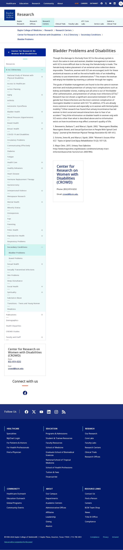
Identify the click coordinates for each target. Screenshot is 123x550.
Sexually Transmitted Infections (20, 270)
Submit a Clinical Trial (111, 22)
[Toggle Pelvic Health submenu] (42, 230)
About (60, 3)
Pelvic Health (12, 230)
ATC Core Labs (85, 22)
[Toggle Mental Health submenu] (42, 202)
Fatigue (10, 157)
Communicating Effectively (18, 145)
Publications (11, 315)
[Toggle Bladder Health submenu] (42, 112)
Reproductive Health (16, 236)
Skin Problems (13, 275)
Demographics (12, 320)
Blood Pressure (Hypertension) (20, 117)
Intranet (115, 537)
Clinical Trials (60, 24)
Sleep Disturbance (15, 281)
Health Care (12, 162)
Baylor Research (20, 22)
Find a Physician (14, 452)
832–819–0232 (14, 361)
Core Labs (89, 438)
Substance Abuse (14, 298)
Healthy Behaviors (15, 168)
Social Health (12, 286)
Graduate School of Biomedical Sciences (60, 454)
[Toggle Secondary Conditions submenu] (42, 247)
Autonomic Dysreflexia (17, 106)
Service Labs (99, 24)
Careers (88, 503)
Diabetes (11, 151)
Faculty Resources (54, 442)
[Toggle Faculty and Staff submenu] (42, 337)
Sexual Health (13, 264)
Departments (52, 498)
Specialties (11, 433)
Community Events (15, 507)
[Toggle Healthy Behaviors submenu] (42, 168)
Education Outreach (16, 498)
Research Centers (46, 22)
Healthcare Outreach (16, 493)
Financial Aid (51, 476)
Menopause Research (16, 196)
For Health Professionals (18, 447)
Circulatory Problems (16, 140)
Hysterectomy (13, 185)
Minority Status (13, 207)
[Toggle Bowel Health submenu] (42, 123)
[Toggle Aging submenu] (42, 95)
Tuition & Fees (52, 472)
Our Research (91, 433)
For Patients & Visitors (17, 442)
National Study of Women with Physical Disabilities (20, 76)
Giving (49, 521)
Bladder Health (13, 112)
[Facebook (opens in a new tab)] (102, 3)
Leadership (51, 517)
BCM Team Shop (92, 507)
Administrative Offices (56, 507)
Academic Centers (54, 503)
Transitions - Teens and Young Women (23, 303)
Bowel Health (13, 123)
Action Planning (13, 89)
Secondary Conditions (91, 34)
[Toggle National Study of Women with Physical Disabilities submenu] (42, 77)
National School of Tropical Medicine (58, 461)
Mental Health (13, 202)
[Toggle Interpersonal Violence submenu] (42, 191)
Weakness (11, 309)
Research (36, 3)
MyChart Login (13, 438)
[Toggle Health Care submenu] (42, 162)
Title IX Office (91, 517)
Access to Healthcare (16, 83)
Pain (9, 219)
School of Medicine (54, 447)
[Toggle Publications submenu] (42, 315)
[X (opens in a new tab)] (106, 3)
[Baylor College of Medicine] (9, 15)
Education (23, 3)
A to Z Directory (71, 34)
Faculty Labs (73, 24)
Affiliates (50, 512)
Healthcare (11, 3)
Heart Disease (13, 174)
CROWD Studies (13, 331)
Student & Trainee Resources (59, 438)
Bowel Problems (15, 258)
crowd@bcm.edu (70, 194)
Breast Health (13, 129)
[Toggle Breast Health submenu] (42, 129)
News (87, 512)
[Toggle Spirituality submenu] (42, 292)
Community (49, 3)
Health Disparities (13, 326)
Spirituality (11, 292)
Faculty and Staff (13, 337)
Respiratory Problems (16, 241)
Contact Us (90, 493)
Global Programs (14, 503)
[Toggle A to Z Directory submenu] (42, 70)
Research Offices (33, 22)
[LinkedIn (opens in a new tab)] (115, 3)
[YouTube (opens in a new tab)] (110, 3)
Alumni (49, 526)
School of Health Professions (59, 467)
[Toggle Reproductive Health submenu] (42, 236)
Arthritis (10, 100)
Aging (9, 95)
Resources (10, 64)
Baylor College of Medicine (30, 30)
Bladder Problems (26, 39)
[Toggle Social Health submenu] (42, 286)
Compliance (90, 521)
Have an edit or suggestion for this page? (18, 542)
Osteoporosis (13, 213)
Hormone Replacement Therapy (20, 179)
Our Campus (51, 493)
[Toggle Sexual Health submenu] (42, 264)
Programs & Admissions (56, 433)
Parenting (11, 224)
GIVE (76, 3)
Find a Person (91, 498)
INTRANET (94, 3)
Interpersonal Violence (16, 190)
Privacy (105, 537)
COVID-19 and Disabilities (18, 134)
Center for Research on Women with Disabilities (39, 34)
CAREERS (84, 3)
